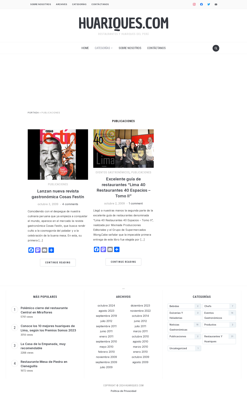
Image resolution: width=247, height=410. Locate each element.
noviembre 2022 (140, 310)
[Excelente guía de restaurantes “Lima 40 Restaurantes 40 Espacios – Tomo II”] (123, 131)
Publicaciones (58, 184)
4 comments (70, 204)
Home (85, 48)
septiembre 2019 (106, 315)
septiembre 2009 (106, 362)
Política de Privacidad (123, 391)
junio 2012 (140, 321)
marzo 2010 (140, 346)
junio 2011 (106, 331)
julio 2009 (106, 367)
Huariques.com (123, 23)
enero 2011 (106, 336)
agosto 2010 (140, 341)
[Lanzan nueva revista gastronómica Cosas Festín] (58, 131)
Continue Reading (58, 262)
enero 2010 (140, 351)
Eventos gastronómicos (113, 172)
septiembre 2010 (106, 341)
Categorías (79, 4)
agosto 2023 (106, 310)
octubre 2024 (106, 305)
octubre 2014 (140, 315)
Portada (33, 112)
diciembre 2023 (140, 305)
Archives (61, 4)
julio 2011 (140, 326)
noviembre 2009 (106, 357)
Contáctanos (100, 4)
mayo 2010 (106, 346)
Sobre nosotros (40, 4)
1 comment (136, 203)
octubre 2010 (140, 336)
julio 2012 (106, 321)
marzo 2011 (140, 331)
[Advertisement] (123, 85)
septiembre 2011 (106, 326)
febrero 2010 (106, 351)
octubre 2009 (140, 357)
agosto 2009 (140, 362)
